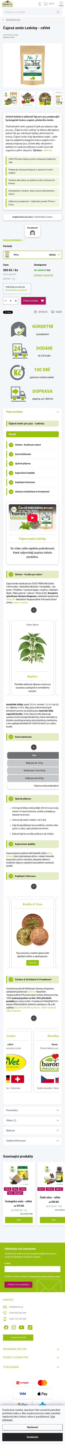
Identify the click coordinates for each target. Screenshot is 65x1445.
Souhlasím (32, 1437)
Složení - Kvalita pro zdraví (26, 445)
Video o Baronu (13, 1011)
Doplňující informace (23, 482)
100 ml (41, 1189)
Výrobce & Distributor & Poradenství (30, 491)
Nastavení (32, 1427)
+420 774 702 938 (17, 1319)
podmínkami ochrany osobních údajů (44, 1276)
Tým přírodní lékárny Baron (27, 1007)
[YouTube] (21, 1327)
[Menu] (61, 4)
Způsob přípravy (21, 463)
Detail (18, 1220)
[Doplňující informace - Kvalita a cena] (32, 929)
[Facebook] (5, 1327)
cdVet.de (47, 150)
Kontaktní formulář (18, 1337)
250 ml (49, 1189)
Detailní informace (12, 240)
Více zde (32, 963)
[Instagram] (13, 1327)
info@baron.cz (16, 1307)
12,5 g (7, 1189)
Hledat (58, 12)
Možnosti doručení (43, 275)
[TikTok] (29, 1327)
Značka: (9, 37)
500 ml (59, 1189)
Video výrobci (48, 1007)
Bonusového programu (16, 290)
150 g (23, 1189)
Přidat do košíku (30, 301)
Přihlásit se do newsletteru (18, 1285)
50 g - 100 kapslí (15, 1193)
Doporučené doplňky (23, 473)
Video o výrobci (20, 602)
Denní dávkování (21, 454)
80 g (15, 1189)
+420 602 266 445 (17, 1313)
